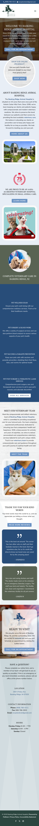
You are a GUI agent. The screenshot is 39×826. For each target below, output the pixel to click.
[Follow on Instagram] (23, 821)
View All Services (19, 395)
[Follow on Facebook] (15, 821)
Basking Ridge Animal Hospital (20, 99)
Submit (9, 762)
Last (20, 744)
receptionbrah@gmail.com (22, 713)
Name (6, 738)
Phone (6, 749)
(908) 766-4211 (22, 708)
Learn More (19, 201)
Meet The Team (19, 454)
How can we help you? (13, 751)
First (20, 741)
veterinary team (20, 440)
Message (7, 759)
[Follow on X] (19, 821)
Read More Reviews (19, 525)
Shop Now (19, 78)
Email (6, 746)
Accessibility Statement (28, 817)
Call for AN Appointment (19, 49)
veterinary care (30, 117)
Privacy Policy (14, 817)
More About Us (19, 134)
